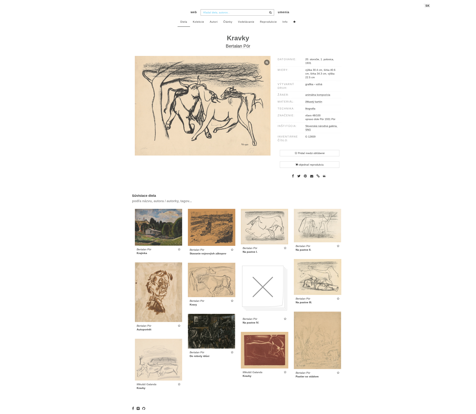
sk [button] (427, 5)
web (194, 12)
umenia (283, 12)
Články (227, 21)
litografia (310, 108)
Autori (214, 21)
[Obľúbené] (294, 22)
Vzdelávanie (246, 21)
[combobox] (237, 12)
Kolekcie (198, 21)
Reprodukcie (268, 21)
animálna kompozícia (317, 94)
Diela (183, 21)
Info (285, 21)
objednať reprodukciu (311, 164)
